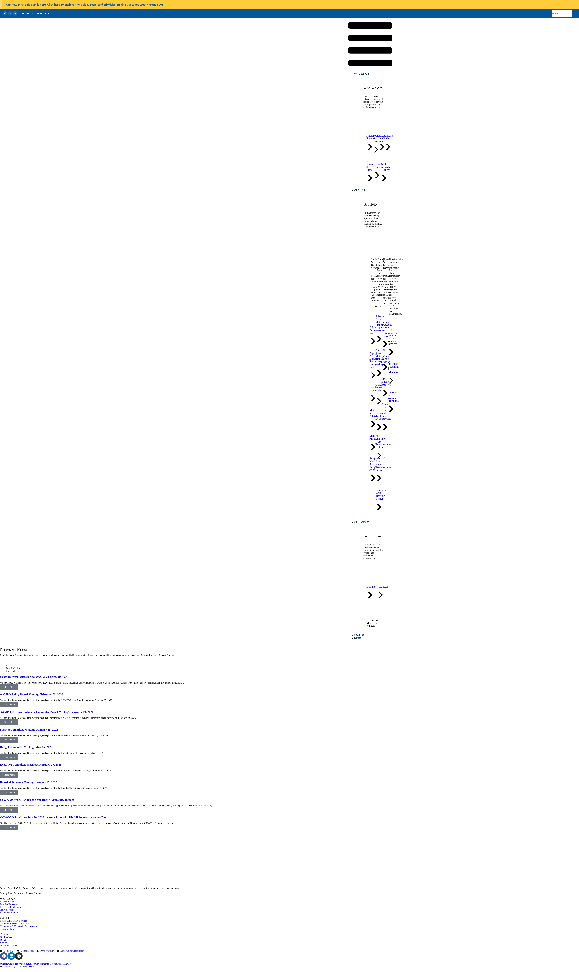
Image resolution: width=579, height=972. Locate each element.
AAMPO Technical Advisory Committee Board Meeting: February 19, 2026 (46, 712)
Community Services (396, 261)
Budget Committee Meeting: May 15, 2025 (26, 747)
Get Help (359, 190)
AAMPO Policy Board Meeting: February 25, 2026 (31, 694)
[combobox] (562, 13)
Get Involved (363, 522)
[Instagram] (15, 13)
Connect (5, 934)
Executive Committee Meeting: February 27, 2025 (31, 764)
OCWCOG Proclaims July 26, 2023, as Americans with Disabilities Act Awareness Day (53, 817)
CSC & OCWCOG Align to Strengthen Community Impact (37, 799)
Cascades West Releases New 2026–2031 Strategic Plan (33, 676)
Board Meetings (13, 668)
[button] (370, 44)
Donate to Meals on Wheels (372, 622)
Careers (359, 635)
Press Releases (13, 671)
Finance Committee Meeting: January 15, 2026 (29, 729)
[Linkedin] (10, 13)
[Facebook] (5, 13)
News (357, 638)
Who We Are (361, 73)
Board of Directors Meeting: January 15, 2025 (28, 782)
